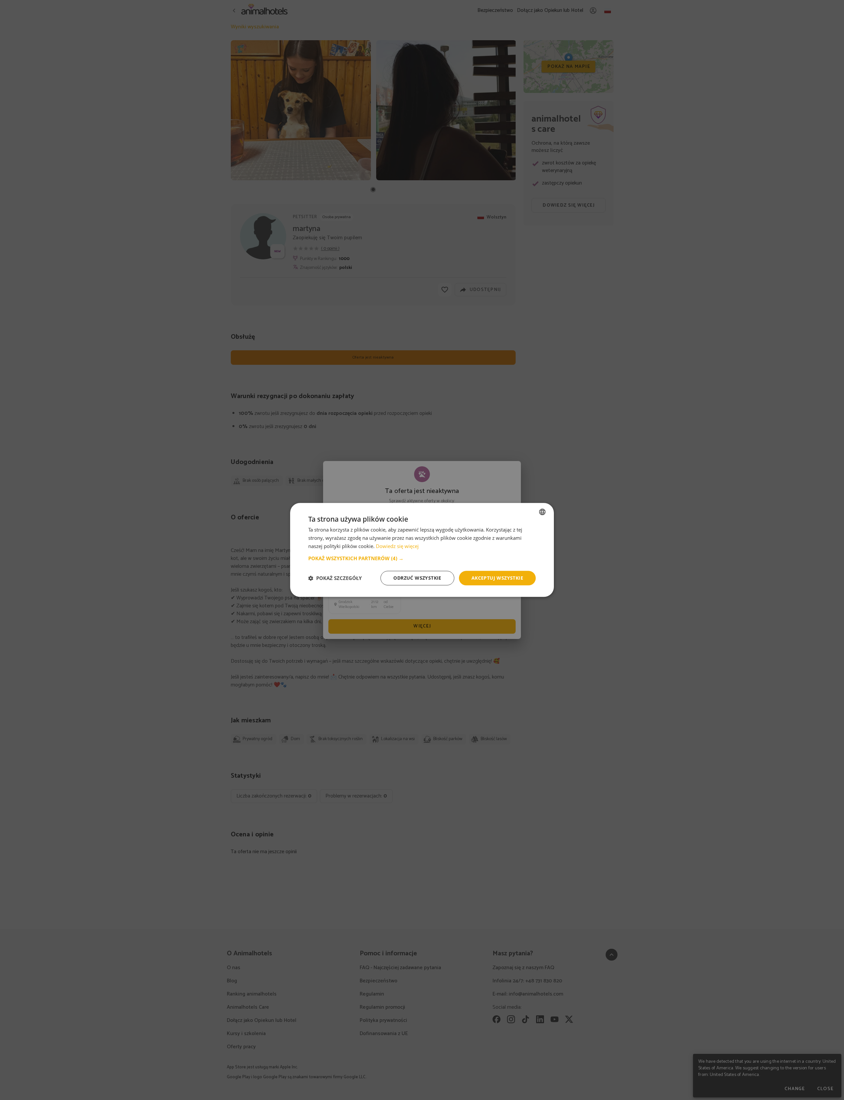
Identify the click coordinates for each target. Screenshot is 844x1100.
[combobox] (542, 511)
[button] (422, 558)
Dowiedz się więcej (397, 546)
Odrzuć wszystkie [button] (417, 578)
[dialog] (422, 550)
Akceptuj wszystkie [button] (497, 578)
